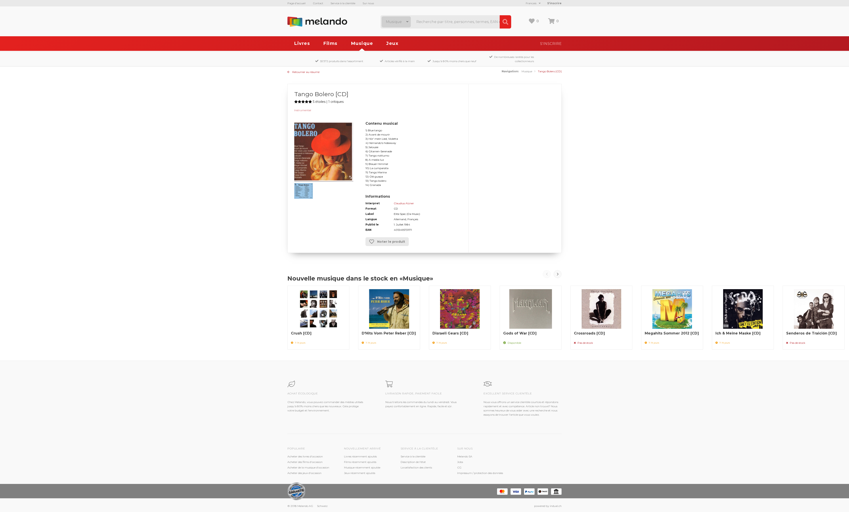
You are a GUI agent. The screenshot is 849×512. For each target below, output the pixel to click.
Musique (362, 43)
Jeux (392, 43)
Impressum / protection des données (480, 473)
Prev (547, 274)
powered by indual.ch (548, 506)
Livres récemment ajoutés (360, 456)
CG (459, 467)
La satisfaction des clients (416, 467)
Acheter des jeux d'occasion (304, 473)
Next (558, 274)
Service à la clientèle (343, 3)
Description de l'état (413, 462)
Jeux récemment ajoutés (359, 473)
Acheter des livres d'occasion (305, 456)
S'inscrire (554, 3)
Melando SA (464, 456)
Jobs (460, 462)
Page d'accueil (296, 3)
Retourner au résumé (305, 72)
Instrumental (302, 110)
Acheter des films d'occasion (305, 462)
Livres (302, 43)
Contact (318, 3)
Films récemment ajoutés (360, 462)
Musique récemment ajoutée (362, 467)
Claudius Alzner (404, 203)
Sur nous (368, 3)
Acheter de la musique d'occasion (308, 467)
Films (330, 43)
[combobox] (396, 21)
